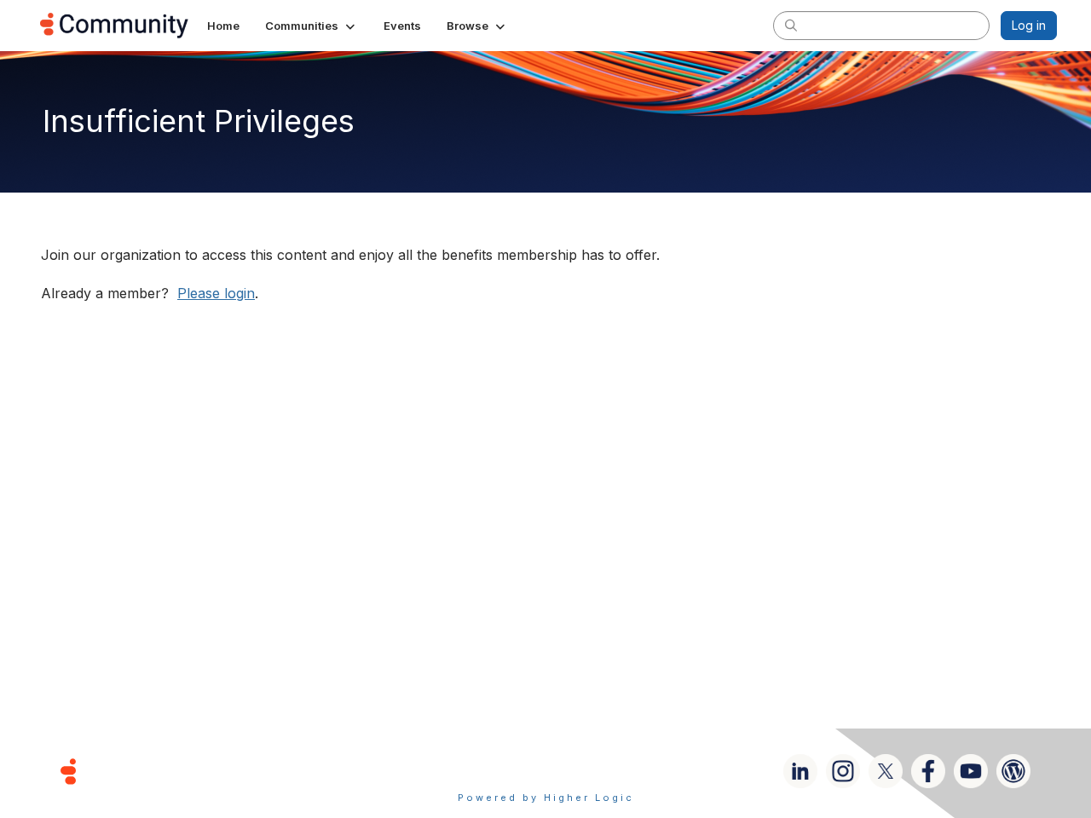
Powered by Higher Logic (546, 798)
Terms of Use (485, 771)
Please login (216, 293)
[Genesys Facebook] (928, 771)
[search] (791, 24)
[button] (311, 25)
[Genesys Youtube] (971, 771)
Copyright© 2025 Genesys (185, 771)
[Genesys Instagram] (843, 771)
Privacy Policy (600, 771)
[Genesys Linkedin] (800, 771)
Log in (1029, 25)
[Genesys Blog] (1013, 771)
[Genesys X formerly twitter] (886, 771)
